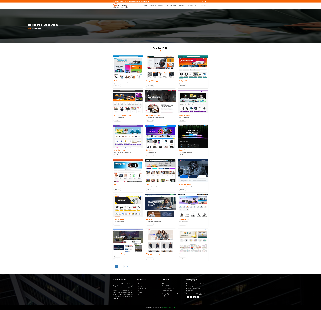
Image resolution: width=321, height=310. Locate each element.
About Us (153, 5)
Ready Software (171, 5)
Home (145, 5)
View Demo (117, 85)
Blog (196, 5)
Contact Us (204, 5)
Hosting (190, 5)
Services (160, 5)
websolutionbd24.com (168, 307)
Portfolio (182, 5)
